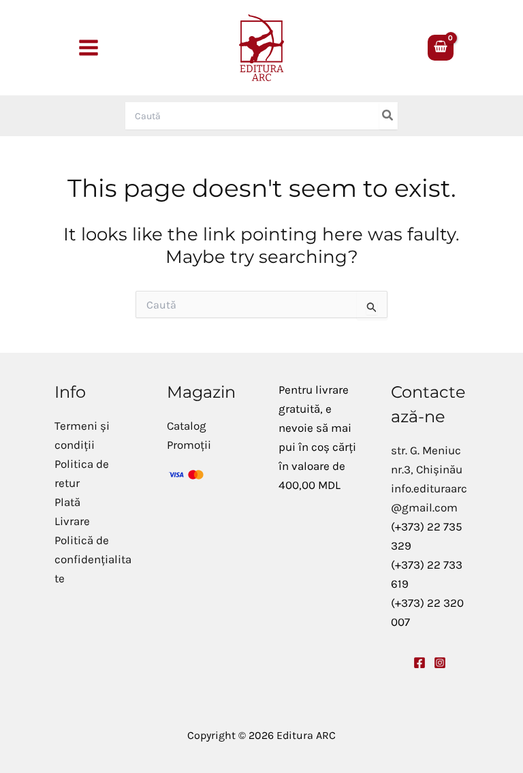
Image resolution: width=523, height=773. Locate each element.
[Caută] (388, 115)
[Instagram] (440, 663)
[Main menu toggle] (88, 48)
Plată (67, 502)
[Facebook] (419, 663)
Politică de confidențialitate (92, 559)
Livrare (72, 521)
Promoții (189, 445)
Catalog (186, 425)
